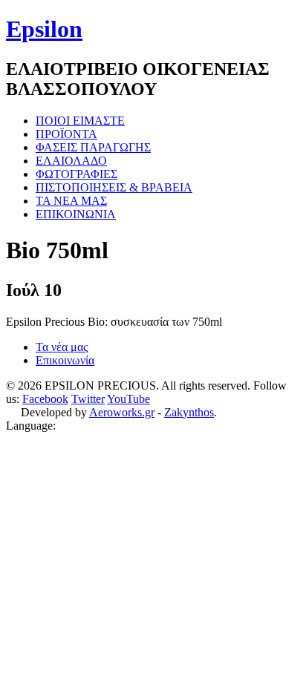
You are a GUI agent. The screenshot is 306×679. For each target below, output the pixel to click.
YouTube (128, 399)
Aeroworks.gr (121, 412)
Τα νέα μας (62, 347)
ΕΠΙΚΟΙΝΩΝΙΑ (76, 214)
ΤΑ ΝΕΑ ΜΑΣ (71, 200)
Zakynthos (189, 412)
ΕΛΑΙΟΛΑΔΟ (71, 160)
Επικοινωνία (65, 360)
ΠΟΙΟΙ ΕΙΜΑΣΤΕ (80, 120)
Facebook (45, 399)
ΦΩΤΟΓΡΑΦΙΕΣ (76, 174)
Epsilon (44, 29)
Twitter (88, 399)
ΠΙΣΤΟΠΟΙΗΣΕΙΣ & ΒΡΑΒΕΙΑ (114, 187)
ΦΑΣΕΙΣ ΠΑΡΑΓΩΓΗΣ (93, 147)
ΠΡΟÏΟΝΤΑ (66, 134)
